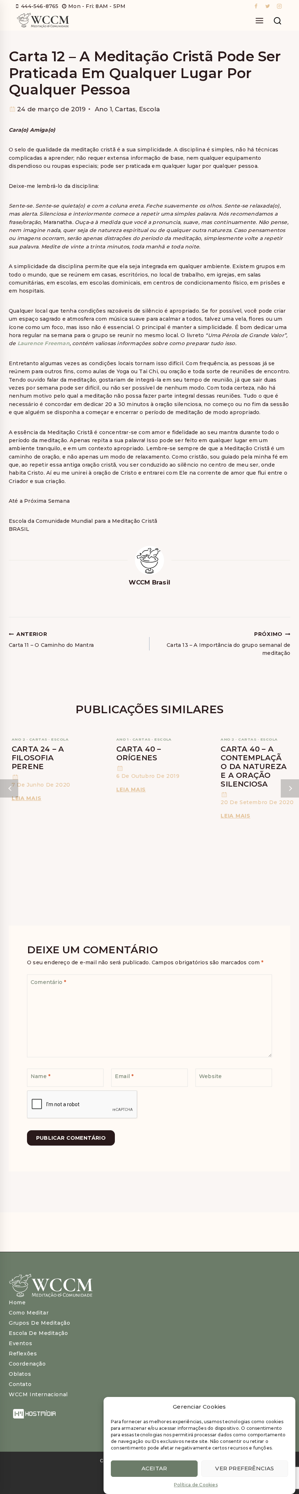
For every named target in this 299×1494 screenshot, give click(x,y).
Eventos (20, 1343)
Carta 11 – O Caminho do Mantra (51, 639)
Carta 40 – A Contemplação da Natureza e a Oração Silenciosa (254, 766)
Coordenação (27, 1363)
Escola (149, 109)
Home (17, 1302)
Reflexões (23, 1353)
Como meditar (28, 1312)
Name (40, 1076)
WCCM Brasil (149, 582)
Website (210, 1076)
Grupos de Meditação (39, 1323)
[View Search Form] (277, 21)
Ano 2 (18, 739)
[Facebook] (256, 6)
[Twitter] (268, 6)
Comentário (48, 982)
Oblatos (20, 1374)
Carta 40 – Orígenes (138, 753)
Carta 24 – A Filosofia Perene (38, 758)
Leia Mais (28, 798)
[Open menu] (259, 21)
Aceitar (154, 1468)
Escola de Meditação (38, 1333)
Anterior (9, 788)
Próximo (290, 788)
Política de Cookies (196, 1484)
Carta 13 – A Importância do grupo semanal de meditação (228, 643)
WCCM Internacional (38, 1394)
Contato (20, 1384)
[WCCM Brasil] (42, 21)
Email (124, 1076)
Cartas (125, 109)
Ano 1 (103, 109)
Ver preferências (244, 1468)
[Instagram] (279, 6)
